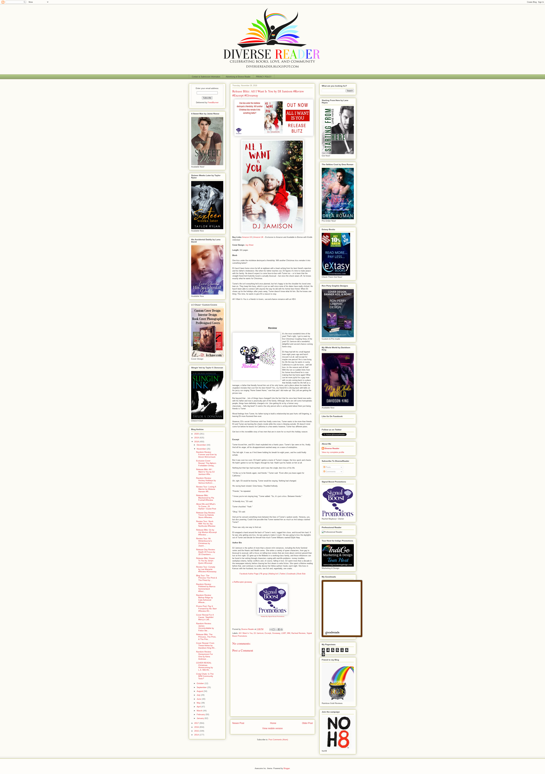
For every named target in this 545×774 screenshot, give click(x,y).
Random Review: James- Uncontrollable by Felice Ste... (205, 627)
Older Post (307, 723)
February (201, 714)
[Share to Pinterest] (281, 629)
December (202, 445)
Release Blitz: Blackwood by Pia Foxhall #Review (205, 497)
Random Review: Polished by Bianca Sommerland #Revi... (205, 587)
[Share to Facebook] (278, 629)
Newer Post (238, 723)
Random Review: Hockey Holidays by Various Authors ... (206, 480)
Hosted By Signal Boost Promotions (272, 616)
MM (288, 633)
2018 (196, 441)
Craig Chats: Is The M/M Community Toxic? (205, 676)
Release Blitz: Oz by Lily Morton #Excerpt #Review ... (206, 532)
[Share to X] (276, 629)
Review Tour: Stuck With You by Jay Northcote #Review (205, 523)
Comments (330, 471)
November (202, 449)
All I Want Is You (246, 633)
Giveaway (276, 633)
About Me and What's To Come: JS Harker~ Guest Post (206, 506)
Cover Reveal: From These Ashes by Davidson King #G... (206, 645)
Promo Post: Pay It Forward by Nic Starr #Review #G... (206, 608)
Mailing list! (273, 574)
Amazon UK (258, 237)
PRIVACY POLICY (264, 77)
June (199, 699)
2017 (196, 723)
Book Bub (301, 574)
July (199, 695)
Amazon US (247, 237)
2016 (196, 727)
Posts (328, 467)
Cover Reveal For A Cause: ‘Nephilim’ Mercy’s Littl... (205, 617)
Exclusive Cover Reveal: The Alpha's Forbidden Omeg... (206, 463)
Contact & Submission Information (206, 77)
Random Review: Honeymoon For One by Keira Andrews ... (204, 655)
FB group (263, 574)
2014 (196, 735)
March (200, 710)
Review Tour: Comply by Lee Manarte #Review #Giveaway (206, 569)
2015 (196, 731)
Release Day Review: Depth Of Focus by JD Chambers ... (205, 551)
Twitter (282, 574)
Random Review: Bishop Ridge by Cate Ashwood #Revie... (204, 598)
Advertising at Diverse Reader (238, 77)
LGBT (283, 633)
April (199, 706)
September (202, 687)
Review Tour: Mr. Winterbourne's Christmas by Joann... (204, 542)
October (201, 683)
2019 (196, 437)
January (201, 718)
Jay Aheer (249, 245)
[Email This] (270, 629)
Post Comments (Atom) (278, 740)
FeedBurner (213, 102)
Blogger (287, 768)
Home (273, 723)
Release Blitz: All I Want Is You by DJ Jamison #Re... (205, 471)
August (200, 691)
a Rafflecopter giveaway (242, 582)
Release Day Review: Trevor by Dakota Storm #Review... (205, 515)
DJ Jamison (259, 633)
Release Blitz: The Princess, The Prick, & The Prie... (206, 636)
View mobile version (272, 728)
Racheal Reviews (298, 633)
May (199, 703)
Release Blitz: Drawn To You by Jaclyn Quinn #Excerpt (205, 560)
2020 (196, 434)
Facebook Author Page (249, 574)
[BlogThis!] (273, 629)
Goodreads (291, 574)
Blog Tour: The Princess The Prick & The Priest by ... (206, 577)
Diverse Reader (332, 448)
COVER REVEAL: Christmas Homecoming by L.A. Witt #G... (204, 666)
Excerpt (268, 633)
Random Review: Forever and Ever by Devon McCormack (206, 454)
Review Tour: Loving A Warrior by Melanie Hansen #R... (206, 489)
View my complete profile (333, 452)
